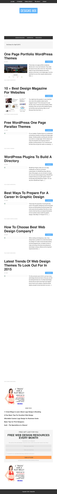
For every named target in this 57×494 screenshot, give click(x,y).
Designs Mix (28, 10)
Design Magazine (14, 114)
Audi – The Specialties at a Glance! (15, 425)
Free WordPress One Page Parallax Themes (25, 124)
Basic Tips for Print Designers (14, 422)
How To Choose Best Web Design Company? (24, 229)
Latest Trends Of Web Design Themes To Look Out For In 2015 (27, 265)
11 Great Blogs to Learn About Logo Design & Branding (22, 412)
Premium (12, 148)
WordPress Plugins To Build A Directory (28, 158)
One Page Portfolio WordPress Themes (28, 56)
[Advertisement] (28, 24)
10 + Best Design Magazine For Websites (25, 90)
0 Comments (49, 61)
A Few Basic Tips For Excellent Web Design (18, 415)
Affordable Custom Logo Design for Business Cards (21, 418)
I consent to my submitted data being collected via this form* (20, 453)
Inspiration (12, 80)
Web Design (13, 253)
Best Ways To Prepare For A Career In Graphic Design (26, 194)
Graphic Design (13, 218)
